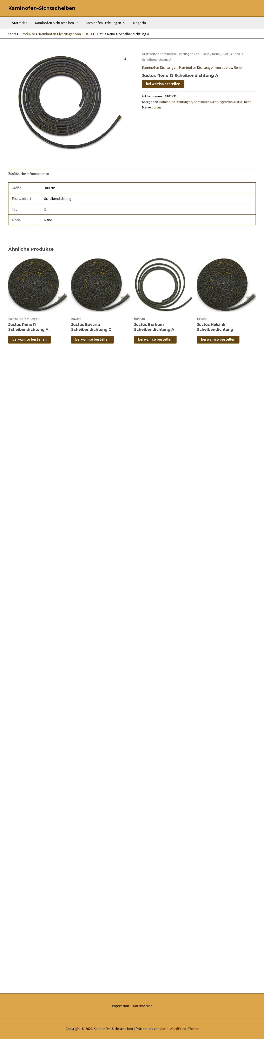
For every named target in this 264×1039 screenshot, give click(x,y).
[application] (76, 23)
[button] (124, 58)
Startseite (19, 22)
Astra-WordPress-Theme (179, 1028)
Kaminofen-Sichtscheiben (41, 8)
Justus (156, 107)
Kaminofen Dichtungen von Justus (185, 54)
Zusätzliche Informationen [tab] (28, 173)
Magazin (139, 22)
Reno (216, 54)
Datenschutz (142, 1005)
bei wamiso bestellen (163, 83)
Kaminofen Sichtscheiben (54, 22)
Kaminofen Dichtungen (103, 22)
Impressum (120, 1005)
